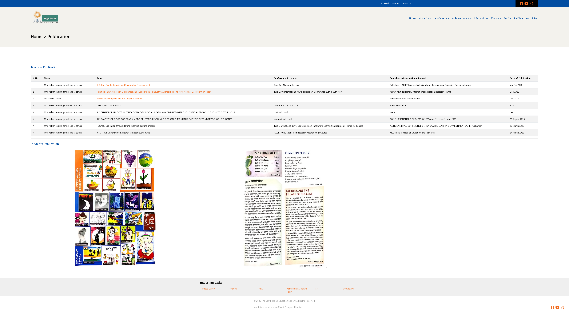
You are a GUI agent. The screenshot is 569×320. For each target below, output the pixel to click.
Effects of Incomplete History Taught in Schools (119, 98)
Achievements (460, 18)
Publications (521, 18)
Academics (440, 18)
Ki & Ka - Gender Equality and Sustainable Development (123, 85)
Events (495, 18)
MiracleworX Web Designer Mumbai (285, 307)
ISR (380, 3)
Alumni (395, 3)
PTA (534, 18)
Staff (506, 18)
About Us (424, 18)
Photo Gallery (208, 288)
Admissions (481, 18)
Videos (233, 288)
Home (412, 18)
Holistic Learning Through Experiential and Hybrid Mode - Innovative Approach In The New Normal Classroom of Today (154, 91)
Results (387, 3)
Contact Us (406, 3)
